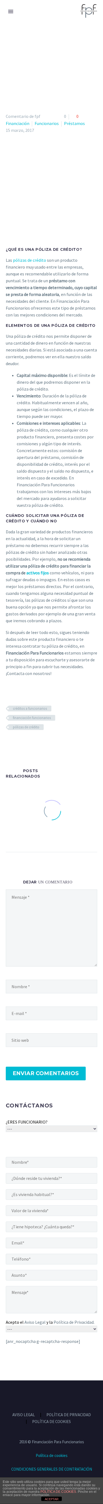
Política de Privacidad (74, 1322)
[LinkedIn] (41, 743)
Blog (34, 18)
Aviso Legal (35, 1322)
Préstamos (74, 123)
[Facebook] (9, 743)
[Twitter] (17, 743)
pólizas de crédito (29, 260)
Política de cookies (52, 1455)
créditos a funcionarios (30, 708)
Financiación (17, 123)
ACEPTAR (52, 1499)
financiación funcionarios (32, 717)
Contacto (62, 18)
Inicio (11, 18)
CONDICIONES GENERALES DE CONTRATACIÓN (51, 1469)
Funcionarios (47, 123)
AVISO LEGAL (23, 1415)
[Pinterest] (25, 743)
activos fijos (37, 572)
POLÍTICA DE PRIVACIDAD (68, 1415)
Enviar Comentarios (46, 1073)
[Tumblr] (33, 743)
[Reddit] (49, 743)
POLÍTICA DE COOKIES (51, 1422)
